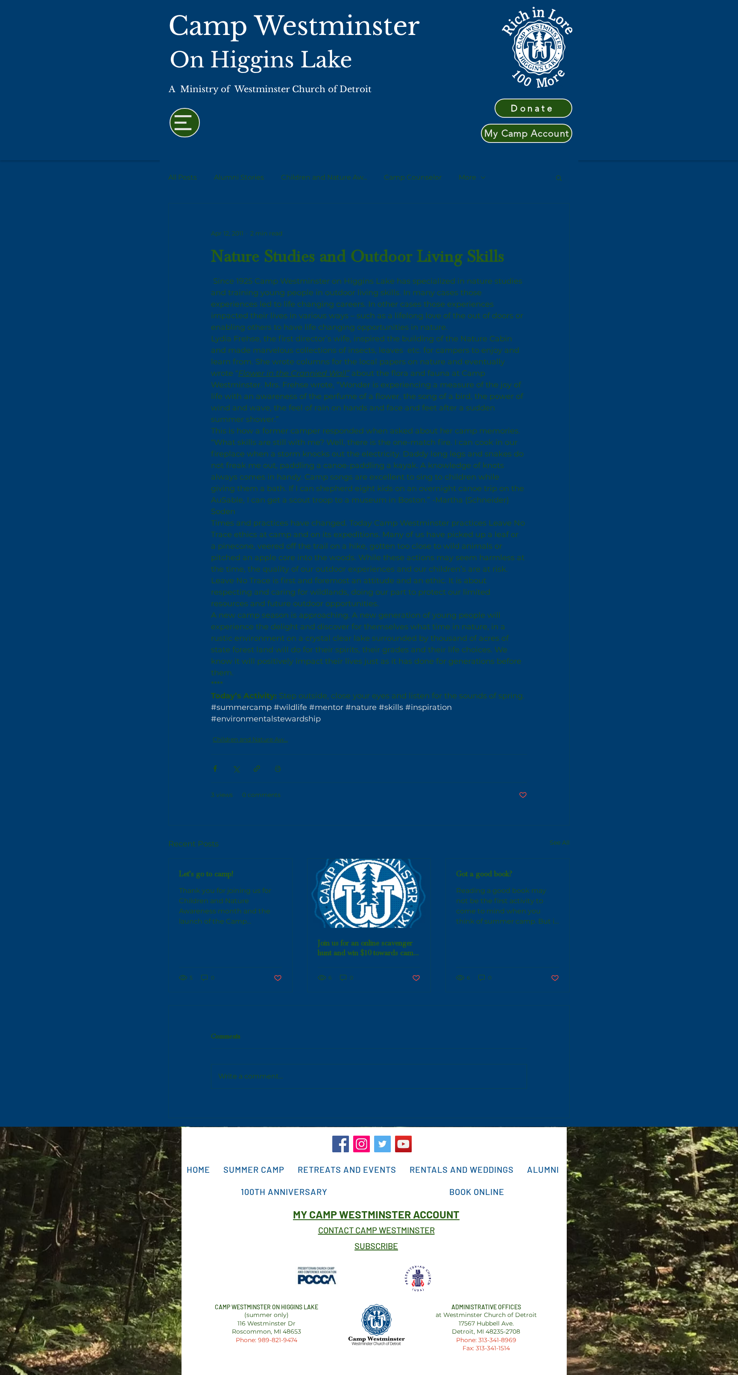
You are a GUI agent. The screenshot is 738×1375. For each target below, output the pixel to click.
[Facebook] (340, 1144)
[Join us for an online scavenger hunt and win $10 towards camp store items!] (369, 893)
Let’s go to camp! (206, 873)
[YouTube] (403, 1144)
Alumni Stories (239, 177)
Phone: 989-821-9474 (266, 1340)
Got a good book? (484, 873)
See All (560, 842)
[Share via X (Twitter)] (236, 769)
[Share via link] (257, 769)
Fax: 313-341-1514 (486, 1348)
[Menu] (185, 122)
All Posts (182, 177)
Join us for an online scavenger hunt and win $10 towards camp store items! (367, 948)
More (467, 177)
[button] (559, 177)
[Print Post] (278, 769)
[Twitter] (382, 1144)
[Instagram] (361, 1144)
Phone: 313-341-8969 (486, 1340)
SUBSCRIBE (376, 1246)
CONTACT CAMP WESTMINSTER (376, 1230)
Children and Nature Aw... (324, 177)
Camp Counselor (413, 177)
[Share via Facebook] (215, 769)
